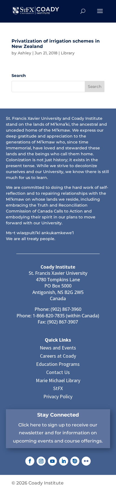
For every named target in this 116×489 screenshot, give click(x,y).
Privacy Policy (57, 396)
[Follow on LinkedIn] (63, 461)
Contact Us (58, 372)
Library (68, 53)
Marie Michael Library (58, 380)
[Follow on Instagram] (41, 461)
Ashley (24, 53)
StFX (58, 388)
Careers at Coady (58, 356)
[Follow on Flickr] (86, 461)
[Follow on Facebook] (29, 461)
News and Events (58, 347)
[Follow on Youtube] (52, 461)
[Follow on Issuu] (74, 461)
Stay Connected (58, 415)
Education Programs (58, 364)
